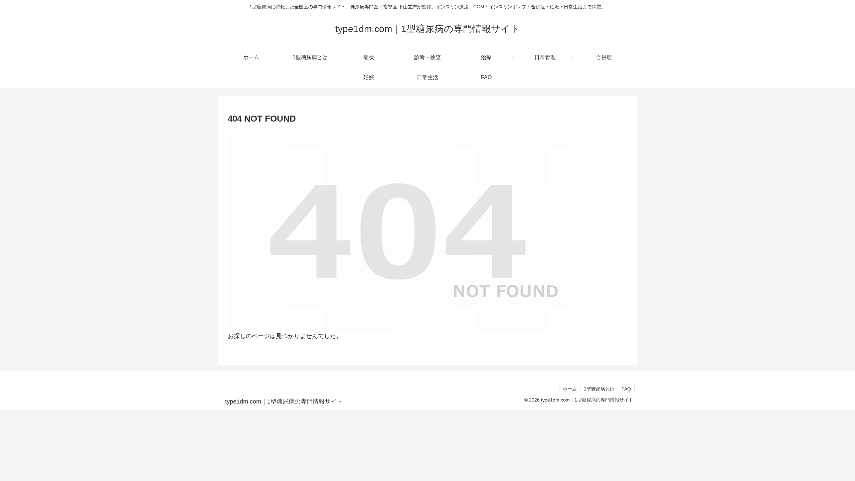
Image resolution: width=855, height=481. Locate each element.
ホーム (570, 388)
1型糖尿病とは (599, 388)
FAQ (626, 388)
